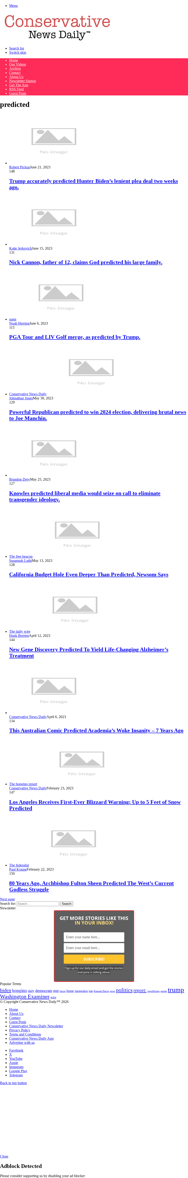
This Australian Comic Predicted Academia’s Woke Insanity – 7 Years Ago (96, 730)
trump (176, 989)
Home (13, 60)
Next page (7, 899)
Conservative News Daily (28, 717)
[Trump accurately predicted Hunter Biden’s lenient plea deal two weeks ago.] (54, 163)
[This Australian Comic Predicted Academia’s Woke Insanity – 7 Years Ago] (54, 713)
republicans (153, 991)
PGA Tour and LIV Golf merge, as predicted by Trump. (74, 337)
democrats (43, 990)
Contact (14, 73)
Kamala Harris (101, 991)
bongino (19, 990)
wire (53, 997)
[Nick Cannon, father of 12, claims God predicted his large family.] (54, 244)
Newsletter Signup (22, 81)
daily (31, 991)
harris (63, 991)
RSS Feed (16, 89)
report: (140, 990)
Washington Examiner (25, 997)
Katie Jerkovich (20, 248)
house (70, 991)
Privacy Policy (19, 1030)
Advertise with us (22, 1042)
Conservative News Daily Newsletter (36, 1026)
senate (163, 991)
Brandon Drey (19, 479)
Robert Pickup (19, 167)
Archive (15, 68)
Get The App (18, 85)
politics (124, 990)
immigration (81, 991)
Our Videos (17, 64)
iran (91, 991)
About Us (16, 77)
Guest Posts (17, 93)
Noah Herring (19, 323)
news (112, 991)
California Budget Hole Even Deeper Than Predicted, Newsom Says (88, 574)
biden (5, 990)
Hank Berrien (19, 636)
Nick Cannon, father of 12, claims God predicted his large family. (85, 262)
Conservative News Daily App (31, 1038)
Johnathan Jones (21, 398)
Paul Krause (18, 869)
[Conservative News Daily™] (57, 40)
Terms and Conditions (25, 1034)
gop (56, 991)
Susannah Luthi (20, 561)
